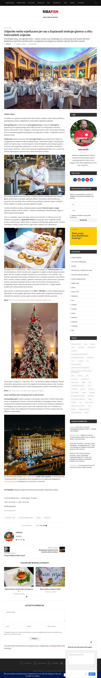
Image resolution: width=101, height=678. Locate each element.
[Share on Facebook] (40, 525)
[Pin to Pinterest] (44, 525)
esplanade (90, 357)
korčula (80, 375)
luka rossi (74, 379)
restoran (74, 389)
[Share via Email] (46, 525)
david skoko (91, 347)
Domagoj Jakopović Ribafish (79, 354)
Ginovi (73, 287)
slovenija (91, 392)
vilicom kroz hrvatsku (78, 399)
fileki (72, 361)
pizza (89, 385)
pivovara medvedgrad (77, 385)
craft (73, 347)
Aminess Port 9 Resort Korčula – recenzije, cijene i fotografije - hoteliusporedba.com (80, 455)
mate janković (85, 379)
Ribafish (8, 44)
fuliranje (80, 361)
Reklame (74, 317)
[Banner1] (83, 236)
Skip (85, 674)
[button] (6, 582)
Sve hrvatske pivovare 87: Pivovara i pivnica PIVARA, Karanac (82, 466)
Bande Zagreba (76, 257)
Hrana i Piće (21, 3)
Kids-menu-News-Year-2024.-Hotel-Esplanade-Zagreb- (26, 391)
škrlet (87, 412)
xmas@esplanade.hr (10, 481)
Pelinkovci (57, 3)
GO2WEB (65, 671)
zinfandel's (47, 517)
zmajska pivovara (84, 409)
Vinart (90, 399)
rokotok (91, 389)
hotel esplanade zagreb (26, 517)
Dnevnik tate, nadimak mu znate (81, 270)
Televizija (74, 326)
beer (85, 344)
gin (87, 361)
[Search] (96, 3)
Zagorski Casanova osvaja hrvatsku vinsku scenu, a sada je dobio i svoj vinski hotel (82, 437)
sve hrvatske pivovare (77, 396)
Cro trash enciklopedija (78, 262)
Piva (48, 3)
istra (72, 375)
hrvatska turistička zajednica (80, 367)
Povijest (81, 3)
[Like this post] (38, 525)
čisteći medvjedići (76, 412)
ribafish (82, 389)
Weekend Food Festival (78, 406)
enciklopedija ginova (77, 357)
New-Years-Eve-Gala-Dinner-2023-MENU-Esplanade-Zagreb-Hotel (30, 300)
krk (87, 375)
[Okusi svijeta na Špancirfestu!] (50, 577)
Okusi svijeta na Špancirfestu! (50, 589)
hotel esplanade (76, 364)
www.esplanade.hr (10, 510)
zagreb (38, 517)
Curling (73, 266)
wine (89, 406)
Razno (72, 3)
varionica (91, 396)
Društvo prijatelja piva (78, 279)
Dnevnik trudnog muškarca (80, 275)
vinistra (73, 402)
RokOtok (40, 3)
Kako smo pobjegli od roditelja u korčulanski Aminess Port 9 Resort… (82, 447)
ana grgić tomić (10, 517)
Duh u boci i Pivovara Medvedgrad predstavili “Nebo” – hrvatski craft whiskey (83, 429)
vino (80, 402)
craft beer (81, 347)
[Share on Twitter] (42, 525)
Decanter (74, 351)
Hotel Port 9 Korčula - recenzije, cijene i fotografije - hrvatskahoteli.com (82, 444)
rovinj (84, 392)
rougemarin (75, 392)
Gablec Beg (10, 3)
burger (92, 344)
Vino (65, 3)
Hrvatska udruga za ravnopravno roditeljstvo (81, 371)
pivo (90, 382)
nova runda (74, 382)
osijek (83, 382)
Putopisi (31, 3)
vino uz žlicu (89, 402)
